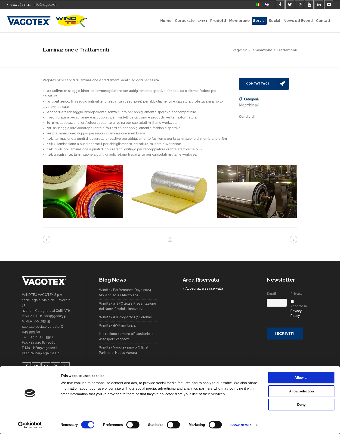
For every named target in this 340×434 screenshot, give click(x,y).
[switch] (132, 424)
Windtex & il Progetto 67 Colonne (125, 317)
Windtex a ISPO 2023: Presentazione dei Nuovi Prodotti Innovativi (127, 306)
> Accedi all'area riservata (203, 288)
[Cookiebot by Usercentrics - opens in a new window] (30, 425)
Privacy (298, 293)
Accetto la (299, 311)
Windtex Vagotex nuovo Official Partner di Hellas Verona (123, 350)
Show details (240, 425)
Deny (301, 405)
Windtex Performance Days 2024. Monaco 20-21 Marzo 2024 (125, 292)
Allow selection (301, 391)
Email (272, 293)
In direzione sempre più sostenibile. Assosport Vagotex (126, 336)
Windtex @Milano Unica (117, 325)
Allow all (301, 377)
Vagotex (239, 50)
